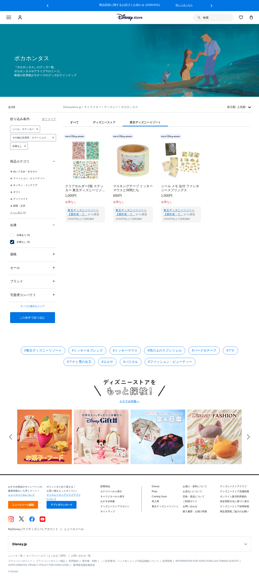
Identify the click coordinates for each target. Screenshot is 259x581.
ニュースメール (74, 529)
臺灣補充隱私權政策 (84, 565)
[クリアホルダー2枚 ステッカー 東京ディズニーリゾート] (85, 160)
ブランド (32, 281)
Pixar (154, 491)
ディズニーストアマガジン (115, 506)
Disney (155, 486)
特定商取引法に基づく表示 (234, 501)
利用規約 (74, 561)
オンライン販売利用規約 (233, 496)
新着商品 (105, 486)
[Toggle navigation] (8, 17)
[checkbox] (20, 235)
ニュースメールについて (21, 494)
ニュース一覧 (15, 555)
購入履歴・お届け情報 (195, 511)
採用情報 (167, 561)
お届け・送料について (195, 486)
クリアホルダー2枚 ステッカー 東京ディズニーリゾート (85, 188)
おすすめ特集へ (129, 401)
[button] (48, 6)
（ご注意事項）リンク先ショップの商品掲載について (129, 561)
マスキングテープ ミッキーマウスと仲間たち (133, 188)
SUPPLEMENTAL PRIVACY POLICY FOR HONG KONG (38, 565)
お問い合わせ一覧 (81, 555)
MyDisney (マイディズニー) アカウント (33, 529)
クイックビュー (85, 227)
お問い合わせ (190, 506)
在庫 (32, 225)
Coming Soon (159, 496)
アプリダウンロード (61, 504)
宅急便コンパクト (32, 295)
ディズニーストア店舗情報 (234, 491)
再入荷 (155, 501)
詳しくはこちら (184, 5)
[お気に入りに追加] (104, 136)
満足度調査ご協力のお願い (234, 511)
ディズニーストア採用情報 (234, 506)
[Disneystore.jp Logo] (129, 17)
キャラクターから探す (112, 496)
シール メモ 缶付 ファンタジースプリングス (180, 188)
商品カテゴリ (32, 161)
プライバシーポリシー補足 (50, 561)
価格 (32, 254)
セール (32, 267)
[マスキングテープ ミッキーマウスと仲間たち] (133, 160)
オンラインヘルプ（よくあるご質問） (47, 555)
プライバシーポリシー (20, 561)
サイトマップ (107, 511)
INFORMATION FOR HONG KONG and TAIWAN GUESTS (207, 561)
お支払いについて (192, 491)
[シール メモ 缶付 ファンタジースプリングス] (181, 160)
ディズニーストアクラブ (233, 486)
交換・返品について (194, 496)
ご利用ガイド (190, 501)
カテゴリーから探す (111, 491)
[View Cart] (251, 17)
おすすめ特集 (107, 501)
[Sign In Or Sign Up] (20, 17)
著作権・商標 (89, 561)
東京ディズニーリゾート (165, 506)
